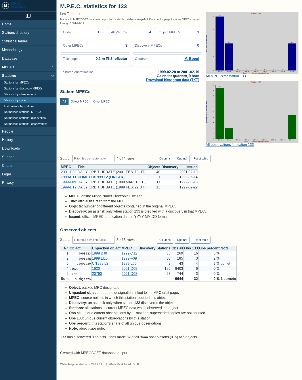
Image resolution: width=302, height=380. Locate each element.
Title (81, 167)
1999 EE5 (100, 258)
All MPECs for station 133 (226, 76)
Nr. (66, 248)
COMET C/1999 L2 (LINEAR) (101, 177)
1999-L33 (68, 177)
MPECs (8, 67)
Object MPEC (79, 101)
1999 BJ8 (99, 253)
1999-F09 (68, 182)
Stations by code (15, 100)
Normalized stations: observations (26, 123)
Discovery (169, 167)
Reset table (200, 158)
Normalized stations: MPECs (22, 112)
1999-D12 (68, 187)
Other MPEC (101, 101)
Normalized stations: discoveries (25, 118)
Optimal (182, 158)
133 (100, 32)
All (64, 101)
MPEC (66, 167)
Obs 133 (191, 248)
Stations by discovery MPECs (23, 88)
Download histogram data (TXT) (172, 80)
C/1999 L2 (100, 263)
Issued (192, 167)
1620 (96, 268)
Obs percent (209, 248)
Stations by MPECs (16, 82)
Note (225, 248)
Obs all (177, 248)
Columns (165, 158)
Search (66, 158)
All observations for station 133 (230, 144)
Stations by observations (20, 94)
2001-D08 (68, 172)
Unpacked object (106, 248)
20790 (97, 274)
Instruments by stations (19, 106)
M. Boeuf (191, 59)
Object (75, 248)
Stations (9, 76)
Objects (153, 167)
